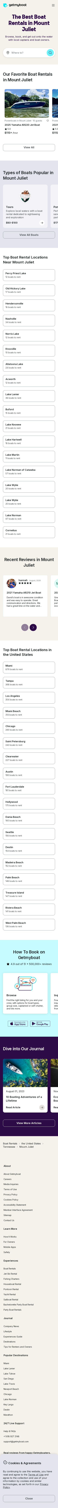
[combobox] (24, 53)
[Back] (24, 627)
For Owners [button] (9, 1242)
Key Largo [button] (9, 1404)
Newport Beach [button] (11, 1389)
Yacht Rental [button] (10, 1294)
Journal (8, 1318)
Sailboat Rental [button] (11, 1299)
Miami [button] (6, 1363)
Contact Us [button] (9, 1220)
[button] (27, 103)
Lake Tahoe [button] (9, 1373)
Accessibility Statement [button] (15, 1205)
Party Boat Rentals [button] (12, 1309)
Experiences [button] (11, 1260)
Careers (7, 1179)
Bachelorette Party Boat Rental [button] (19, 1304)
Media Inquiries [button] (11, 1184)
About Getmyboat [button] (12, 1174)
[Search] (50, 52)
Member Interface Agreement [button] (18, 1210)
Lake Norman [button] (10, 1399)
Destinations (9, 1341)
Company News (11, 1326)
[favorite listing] (48, 121)
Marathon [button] (8, 1415)
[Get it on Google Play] (40, 1024)
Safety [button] (7, 1252)
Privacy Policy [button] (10, 1194)
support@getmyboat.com (16, 1441)
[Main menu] (53, 5)
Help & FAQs (10, 1431)
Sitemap (7, 1215)
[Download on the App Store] (18, 1024)
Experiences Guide (13, 1336)
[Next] (33, 627)
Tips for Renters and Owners (18, 1347)
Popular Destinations (16, 1355)
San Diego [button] (9, 1378)
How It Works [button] (10, 1236)
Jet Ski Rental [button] (10, 1273)
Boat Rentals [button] (10, 1268)
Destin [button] (7, 1409)
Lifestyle (8, 1331)
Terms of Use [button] (36, 1474)
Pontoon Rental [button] (11, 1289)
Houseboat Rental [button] (12, 1284)
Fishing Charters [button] (11, 1279)
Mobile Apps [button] (10, 1247)
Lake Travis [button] (9, 1384)
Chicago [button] (8, 1394)
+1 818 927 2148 (11, 1436)
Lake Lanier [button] (9, 1368)
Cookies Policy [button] (11, 1199)
